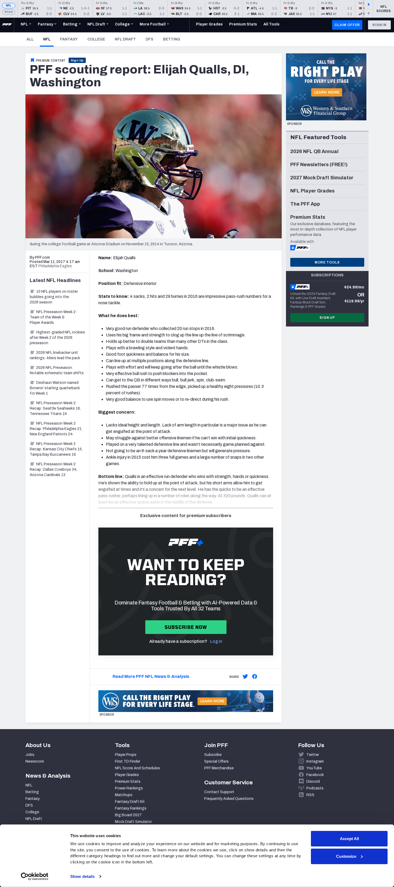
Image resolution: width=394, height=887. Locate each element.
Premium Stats (127, 782)
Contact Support (219, 792)
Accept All (349, 838)
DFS (149, 39)
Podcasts (315, 788)
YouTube (314, 768)
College (96, 39)
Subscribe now (186, 627)
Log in (216, 641)
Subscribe (213, 755)
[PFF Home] (7, 25)
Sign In (379, 25)
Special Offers (216, 761)
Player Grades (127, 775)
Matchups (123, 795)
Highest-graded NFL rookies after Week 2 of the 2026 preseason (57, 337)
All (30, 39)
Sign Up (77, 60)
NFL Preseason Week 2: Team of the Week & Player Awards (53, 317)
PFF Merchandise (219, 768)
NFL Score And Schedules (137, 768)
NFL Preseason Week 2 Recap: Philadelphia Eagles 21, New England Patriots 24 (56, 428)
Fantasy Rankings (130, 808)
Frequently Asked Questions (229, 799)
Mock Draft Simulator (133, 822)
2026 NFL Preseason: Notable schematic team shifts (57, 370)
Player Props (125, 755)
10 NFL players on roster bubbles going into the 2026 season (54, 297)
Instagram (315, 761)
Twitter (312, 755)
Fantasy (69, 39)
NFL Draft (125, 39)
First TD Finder (127, 761)
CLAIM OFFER (347, 25)
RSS (310, 795)
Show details (82, 876)
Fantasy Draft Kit (130, 802)
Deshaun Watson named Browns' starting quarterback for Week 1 (55, 388)
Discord (313, 782)
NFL (9, 5)
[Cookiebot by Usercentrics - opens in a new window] (34, 877)
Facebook (315, 775)
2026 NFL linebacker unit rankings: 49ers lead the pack (55, 355)
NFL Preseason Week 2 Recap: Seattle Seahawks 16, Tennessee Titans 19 (55, 408)
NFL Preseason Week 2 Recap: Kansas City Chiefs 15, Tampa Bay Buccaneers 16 (56, 449)
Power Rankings (129, 788)
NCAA (9, 11)
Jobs (29, 755)
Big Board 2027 (128, 815)
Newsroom (34, 761)
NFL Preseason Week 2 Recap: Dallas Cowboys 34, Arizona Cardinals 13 (53, 469)
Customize (346, 856)
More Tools (327, 262)
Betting (171, 39)
